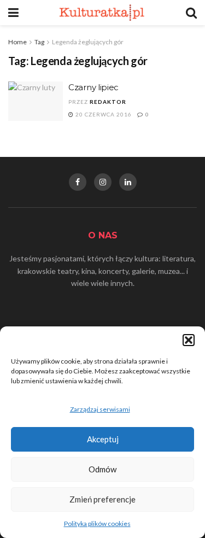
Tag (39, 42)
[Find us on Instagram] (103, 182)
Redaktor (108, 101)
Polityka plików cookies (97, 523)
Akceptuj (103, 439)
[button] (188, 340)
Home (17, 42)
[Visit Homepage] (102, 13)
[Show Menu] (13, 12)
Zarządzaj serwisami (100, 409)
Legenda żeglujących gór (88, 42)
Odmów (102, 469)
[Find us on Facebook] (77, 182)
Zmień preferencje (102, 499)
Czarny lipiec (93, 87)
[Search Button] (191, 12)
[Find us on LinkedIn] (128, 182)
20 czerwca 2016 (103, 114)
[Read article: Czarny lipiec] (35, 101)
